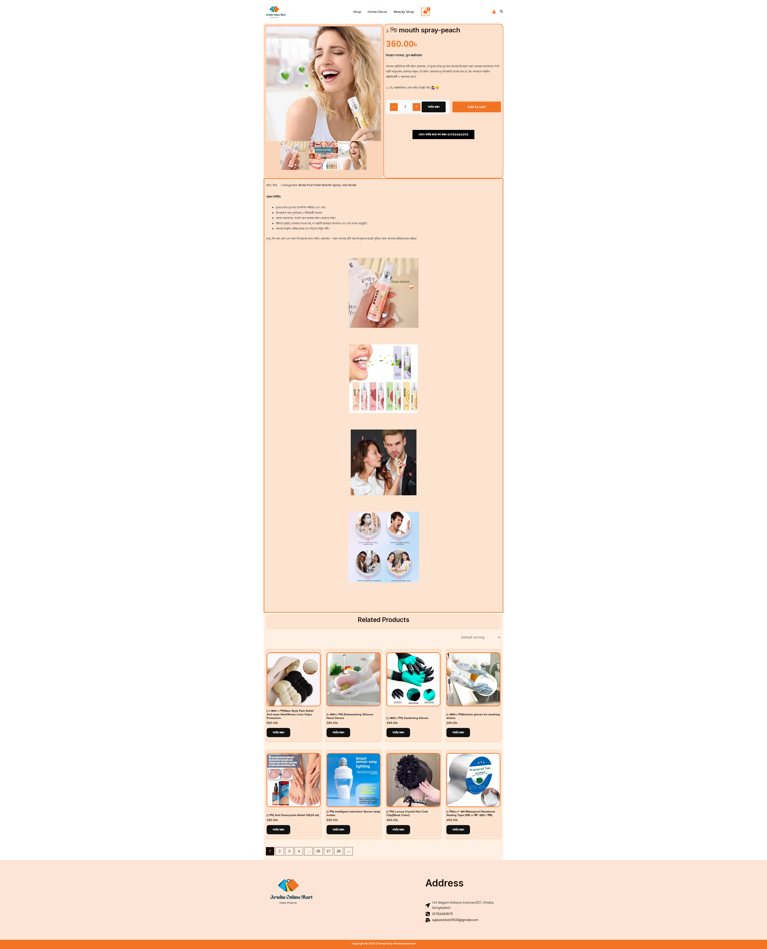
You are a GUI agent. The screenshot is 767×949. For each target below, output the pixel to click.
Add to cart (477, 107)
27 (328, 851)
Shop (357, 12)
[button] (501, 12)
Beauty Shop (404, 12)
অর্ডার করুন (433, 107)
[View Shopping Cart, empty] (425, 12)
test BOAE (349, 185)
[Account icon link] (494, 12)
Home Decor (377, 12)
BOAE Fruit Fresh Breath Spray (320, 185)
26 (318, 851)
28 (339, 851)
